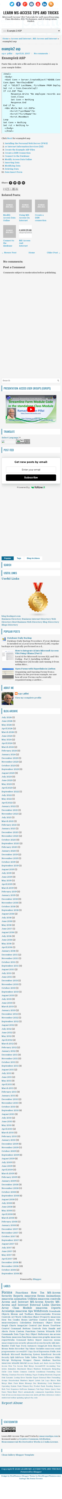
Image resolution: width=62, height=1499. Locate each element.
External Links (39, 1305)
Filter (49, 1378)
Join (58, 1351)
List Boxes (43, 1325)
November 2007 (10, 1233)
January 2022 (9, 806)
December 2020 (10, 832)
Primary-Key (27, 1386)
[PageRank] (23, 443)
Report (38, 1340)
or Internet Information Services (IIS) (24, 146)
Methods (6, 1354)
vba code (34, 1398)
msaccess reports (48, 1308)
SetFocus (23, 1389)
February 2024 (9, 751)
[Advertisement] (31, 363)
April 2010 (7, 1129)
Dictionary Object (42, 1322)
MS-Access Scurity (42, 1302)
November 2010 (10, 1103)
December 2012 (10, 1014)
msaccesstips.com (48, 1436)
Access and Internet (21, 38)
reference (50, 1395)
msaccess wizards (10, 1363)
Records (56, 1354)
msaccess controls (49, 1299)
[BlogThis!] (7, 189)
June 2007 (7, 1251)
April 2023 (7, 788)
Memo (21, 1383)
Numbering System (30, 1354)
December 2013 (10, 980)
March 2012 (8, 1043)
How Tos (37, 1292)
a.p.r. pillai (23, 693)
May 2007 (7, 1255)
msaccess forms (34, 1296)
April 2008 (7, 1214)
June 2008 (7, 1207)
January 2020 (9, 851)
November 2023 (10, 762)
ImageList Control (27, 1325)
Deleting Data (12, 169)
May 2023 (7, 784)
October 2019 (8, 862)
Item (50, 1346)
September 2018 (10, 910)
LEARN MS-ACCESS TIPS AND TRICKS (31, 12)
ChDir (4, 1372)
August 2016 (8, 932)
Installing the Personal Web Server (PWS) (26, 143)
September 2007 (10, 1240)
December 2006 (10, 1262)
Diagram (56, 1375)
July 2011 (6, 1073)
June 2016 (7, 940)
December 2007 (10, 1229)
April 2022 (7, 802)
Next (9, 138)
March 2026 (8, 732)
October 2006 (9, 1270)
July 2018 (6, 917)
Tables (34, 1357)
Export (35, 1378)
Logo (47, 1380)
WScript (5, 1360)
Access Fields (54, 1363)
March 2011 (7, 1088)
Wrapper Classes (31, 1360)
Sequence (15, 1389)
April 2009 (7, 1169)
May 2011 (6, 1081)
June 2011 (7, 1077)
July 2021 (6, 817)
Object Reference (40, 1334)
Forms (7, 1292)
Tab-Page (40, 1389)
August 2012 (8, 1025)
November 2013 (10, 984)
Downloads (54, 1311)
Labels (37, 1380)
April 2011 (7, 1084)
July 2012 (6, 1029)
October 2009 (9, 1151)
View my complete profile (28, 698)
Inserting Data (12, 162)
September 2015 (10, 966)
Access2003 (40, 1366)
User (58, 1389)
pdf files (42, 1395)
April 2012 (7, 1040)
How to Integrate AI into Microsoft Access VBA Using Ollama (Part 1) (37, 652)
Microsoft (15, 1354)
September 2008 (10, 1195)
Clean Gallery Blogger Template (18, 1455)
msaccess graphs (41, 1337)
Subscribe (31, 477)
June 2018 (7, 921)
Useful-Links (10, 578)
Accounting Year (53, 1366)
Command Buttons (20, 1328)
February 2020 (9, 847)
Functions (22, 1292)
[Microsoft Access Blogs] (38, 616)
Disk (3, 1378)
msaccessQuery (10, 1322)
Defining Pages (31, 1375)
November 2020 (10, 836)
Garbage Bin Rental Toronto (31, 1479)
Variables (40, 1349)
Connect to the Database (17, 156)
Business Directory (11, 619)
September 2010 (10, 1110)
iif (7, 1395)
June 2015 (7, 977)
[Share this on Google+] (19, 183)
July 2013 (6, 999)
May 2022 (7, 799)
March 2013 (8, 1006)
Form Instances (29, 1346)
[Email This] (4, 189)
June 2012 (7, 1032)
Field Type (15, 1346)
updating (20, 1398)
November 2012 (10, 1017)
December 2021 (10, 810)
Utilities (32, 1299)
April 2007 (7, 1259)
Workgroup (16, 1360)
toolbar (13, 1398)
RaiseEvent (46, 1354)
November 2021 (10, 814)
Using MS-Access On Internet (24, 218)
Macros (56, 1346)
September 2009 (10, 1155)
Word (20, 1392)
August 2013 (8, 995)
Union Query (50, 1389)
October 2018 (8, 906)
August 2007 (8, 1244)
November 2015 (10, 958)
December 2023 (10, 758)
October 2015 (8, 962)
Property (45, 1317)
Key (28, 1334)
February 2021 (9, 825)
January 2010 (9, 1140)
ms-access (12, 1395)
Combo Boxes (20, 1320)
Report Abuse (12, 1403)
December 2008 (10, 1184)
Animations (53, 1296)
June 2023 (7, 780)
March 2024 (8, 747)
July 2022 (7, 795)
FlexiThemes (15, 1476)
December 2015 (10, 955)
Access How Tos (9, 1366)
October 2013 (8, 988)
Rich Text (6, 1389)
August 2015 (8, 969)
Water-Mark (12, 1392)
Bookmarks (46, 1369)
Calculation (25, 1322)
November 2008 (10, 1188)
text (8, 1398)
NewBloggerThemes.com (49, 1476)
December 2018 (10, 899)
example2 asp (11, 48)
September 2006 (10, 1273)
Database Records (16, 1375)
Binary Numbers (34, 1369)
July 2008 (7, 1203)
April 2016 (7, 947)
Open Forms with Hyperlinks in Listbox (35, 669)
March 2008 (8, 1218)
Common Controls (27, 1372)
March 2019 (8, 888)
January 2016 (8, 951)
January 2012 (8, 1051)
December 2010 (10, 1099)
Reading (49, 1386)
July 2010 (7, 1118)
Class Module (22, 1308)
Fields (53, 1351)
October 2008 (9, 1192)
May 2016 (6, 943)
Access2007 (22, 1351)
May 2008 (7, 1210)
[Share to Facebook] (13, 189)
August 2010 (8, 1114)
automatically (29, 1392)
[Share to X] (10, 189)
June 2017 (7, 929)
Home (6, 38)
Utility (57, 1357)
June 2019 (7, 877)
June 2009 (7, 1166)
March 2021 (8, 821)
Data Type (19, 1334)
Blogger (37, 1279)
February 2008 (9, 1221)
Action (4, 1369)
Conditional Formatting (45, 1372)
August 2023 (8, 773)
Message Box (30, 1383)
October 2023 (9, 765)
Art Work (16, 1317)
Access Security (43, 1343)
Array (5, 1308)
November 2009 (10, 1147)
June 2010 (7, 1121)
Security (5, 1357)
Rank (43, 1386)
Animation (12, 1369)
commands (39, 1392)
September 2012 (10, 1021)
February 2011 (9, 1092)
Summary (31, 1389)
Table (27, 1357)
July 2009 (7, 1162)
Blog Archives (33, 558)
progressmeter (9, 1351)
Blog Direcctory (51, 622)
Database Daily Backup (19, 638)
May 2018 (6, 925)
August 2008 (8, 1199)
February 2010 (9, 1136)
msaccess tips (24, 1311)
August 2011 (8, 1069)
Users (4, 1392)
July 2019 (6, 873)
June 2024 (7, 736)
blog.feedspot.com (11, 616)
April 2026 (7, 728)
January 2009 (9, 1181)
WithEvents (41, 1311)
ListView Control (38, 1320)
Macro (53, 1380)
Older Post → (53, 252)
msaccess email (52, 1349)
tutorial (23, 1363)
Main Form (13, 1383)
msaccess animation (14, 1299)
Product (37, 1386)
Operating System (9, 1386)
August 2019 (8, 869)
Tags (19, 558)
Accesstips (8, 1311)
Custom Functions (25, 1331)
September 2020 (10, 843)
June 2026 (7, 721)
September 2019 (10, 865)
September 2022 (10, 791)
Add (53, 1343)
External (42, 1378)
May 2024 (7, 739)
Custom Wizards (46, 1331)
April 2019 (7, 884)
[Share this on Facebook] (10, 183)
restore (57, 1395)
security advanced (27, 1343)
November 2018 (10, 903)
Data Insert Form (13, 172)
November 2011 (10, 1058)
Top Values (30, 1349)
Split (12, 1357)
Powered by (23, 487)
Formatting (56, 1378)
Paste (19, 1386)
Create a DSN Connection (18, 153)
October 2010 (9, 1107)
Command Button (25, 1340)
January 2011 (8, 1095)
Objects (5, 1314)
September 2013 (10, 992)
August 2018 (8, 914)
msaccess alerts (31, 1395)
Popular (7, 558)
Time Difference (46, 1357)
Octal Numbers (54, 1383)
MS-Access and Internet (45, 38)
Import (31, 1380)
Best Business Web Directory (27, 622)
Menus (5, 1349)
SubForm (19, 1357)
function (56, 1360)
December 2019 (10, 854)
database (46, 1360)
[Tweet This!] (15, 183)
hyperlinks (49, 1392)
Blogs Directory (10, 625)
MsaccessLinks (43, 1314)
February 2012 (9, 1047)
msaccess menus (51, 1340)
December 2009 (10, 1144)
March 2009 (8, 1173)
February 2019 (9, 891)
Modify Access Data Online (18, 159)
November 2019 (10, 858)
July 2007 (7, 1247)
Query (51, 1320)
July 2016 (6, 936)
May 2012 (6, 1036)
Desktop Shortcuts (45, 1375)
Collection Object (31, 1317)
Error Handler (26, 1378)
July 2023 (7, 776)
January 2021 (8, 828)
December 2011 (9, 1055)
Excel (35, 1351)
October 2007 (9, 1236)
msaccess (21, 1395)
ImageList (42, 1346)
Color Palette (13, 1372)
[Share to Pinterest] (16, 189)
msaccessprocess (10, 1343)
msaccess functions (22, 1337)
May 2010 (7, 1125)
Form (12, 1331)
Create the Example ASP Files (20, 150)
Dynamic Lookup (13, 1378)
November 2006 (10, 1266)
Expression (44, 1351)
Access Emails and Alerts (37, 1363)
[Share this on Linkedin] (23, 183)
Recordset (19, 1349)
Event (57, 1322)
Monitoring (42, 1383)
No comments (41, 53)
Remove (57, 1386)
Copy (30, 1351)
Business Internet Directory (36, 619)
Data (44, 1328)
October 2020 (9, 840)
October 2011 (8, 1062)
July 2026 (7, 717)
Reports (18, 1296)
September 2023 (10, 769)
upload (27, 1398)
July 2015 (6, 973)
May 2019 (6, 880)
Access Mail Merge (25, 1366)
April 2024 (7, 743)
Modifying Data (12, 166)
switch (4, 1398)
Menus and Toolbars (22, 1314)
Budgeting (56, 1369)
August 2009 (8, 1158)
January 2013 (8, 1010)
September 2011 (10, 1066)
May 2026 (7, 725)
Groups (4, 1380)
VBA (58, 1320)
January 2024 (9, 754)
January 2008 (9, 1225)
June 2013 (7, 1003)
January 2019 (8, 895)
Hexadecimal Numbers (18, 1380)
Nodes (11, 1349)
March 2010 (8, 1132)
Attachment (21, 1369)
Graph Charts (9, 1325)
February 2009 (9, 1177)
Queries (55, 1305)
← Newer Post (9, 252)
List (42, 1380)
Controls (36, 1328)
